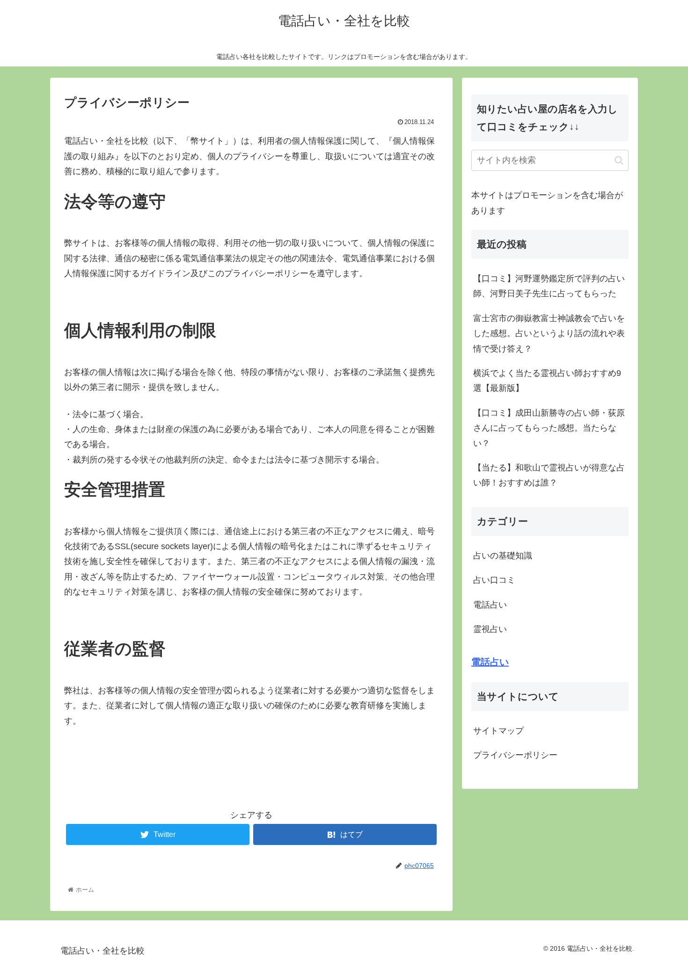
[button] (619, 160)
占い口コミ (494, 580)
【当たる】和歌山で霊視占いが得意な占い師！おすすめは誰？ (549, 475)
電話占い (490, 605)
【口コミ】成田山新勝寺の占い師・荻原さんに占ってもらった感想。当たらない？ (549, 428)
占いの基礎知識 (502, 555)
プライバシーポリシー (515, 755)
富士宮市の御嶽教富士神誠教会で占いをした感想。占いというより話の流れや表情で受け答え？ (549, 333)
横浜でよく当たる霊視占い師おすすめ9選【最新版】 (547, 380)
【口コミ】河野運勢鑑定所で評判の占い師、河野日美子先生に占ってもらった (549, 286)
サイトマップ (498, 730)
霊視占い (490, 629)
